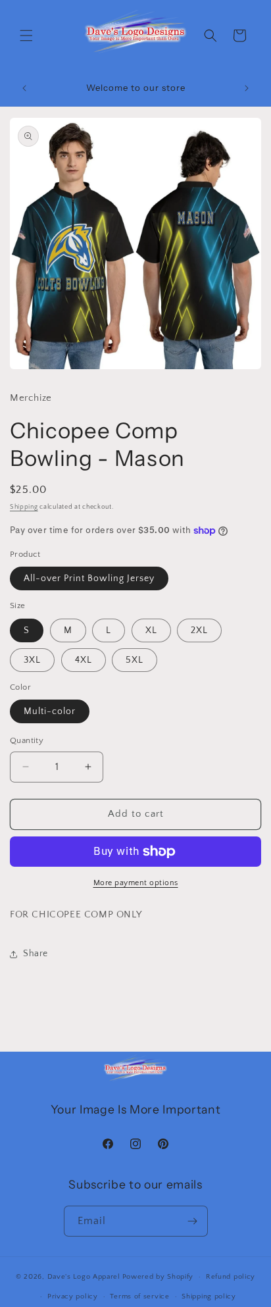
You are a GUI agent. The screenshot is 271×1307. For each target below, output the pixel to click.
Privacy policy (72, 1296)
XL (151, 630)
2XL (199, 630)
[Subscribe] (192, 1221)
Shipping (24, 507)
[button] (26, 35)
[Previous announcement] (24, 88)
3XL (32, 660)
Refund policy (230, 1277)
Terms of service (139, 1296)
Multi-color (50, 711)
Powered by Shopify (158, 1277)
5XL (134, 660)
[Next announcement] (246, 88)
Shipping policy (209, 1296)
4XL (83, 660)
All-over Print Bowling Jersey (89, 578)
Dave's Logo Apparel (83, 1277)
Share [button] (35, 953)
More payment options (135, 883)
